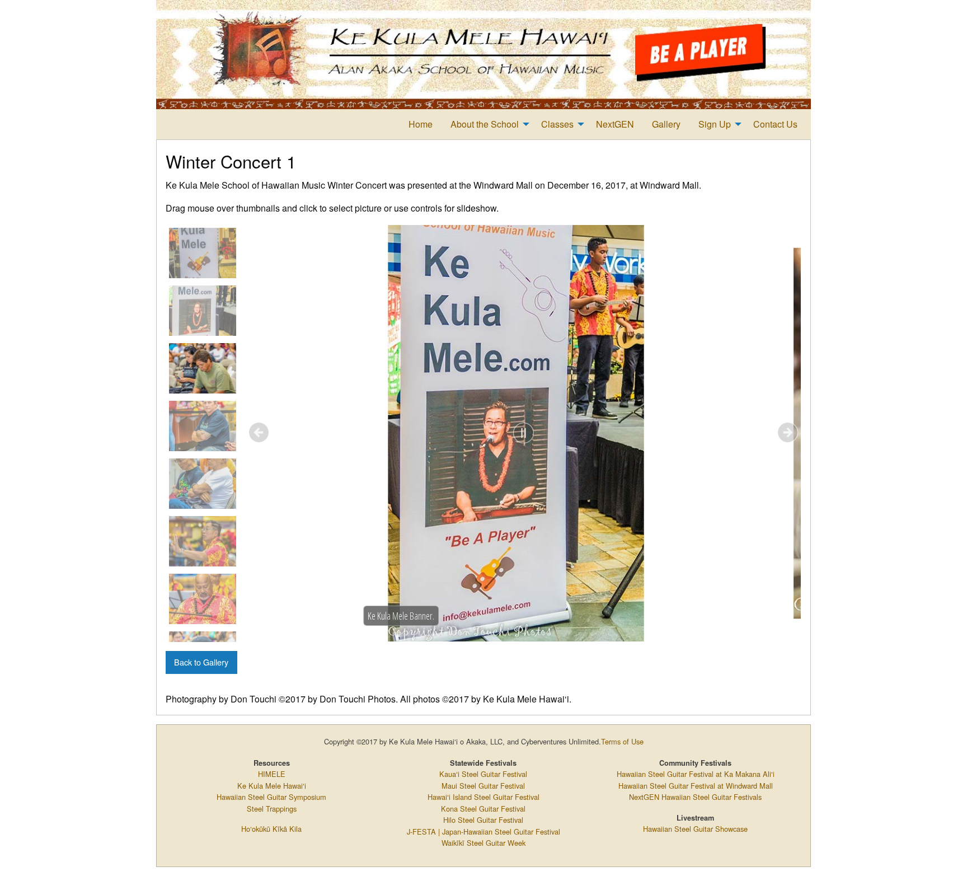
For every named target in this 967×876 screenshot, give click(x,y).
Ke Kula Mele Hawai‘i (271, 785)
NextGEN (615, 124)
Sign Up (714, 124)
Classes (557, 124)
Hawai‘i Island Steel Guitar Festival (483, 796)
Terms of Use (622, 741)
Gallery (666, 124)
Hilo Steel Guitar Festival (483, 819)
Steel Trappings (272, 808)
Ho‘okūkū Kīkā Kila (271, 828)
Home (421, 124)
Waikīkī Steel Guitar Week (483, 842)
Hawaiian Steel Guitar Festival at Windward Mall (695, 785)
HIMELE (271, 774)
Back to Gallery (201, 662)
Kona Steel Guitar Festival (483, 808)
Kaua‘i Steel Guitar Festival (483, 774)
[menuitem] (421, 124)
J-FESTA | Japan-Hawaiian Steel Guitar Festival (483, 831)
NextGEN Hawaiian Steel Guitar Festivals (695, 796)
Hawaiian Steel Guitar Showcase (695, 828)
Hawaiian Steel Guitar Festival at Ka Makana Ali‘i (695, 774)
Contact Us (775, 124)
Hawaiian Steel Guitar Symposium (271, 796)
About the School (484, 124)
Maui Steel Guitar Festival (483, 785)
